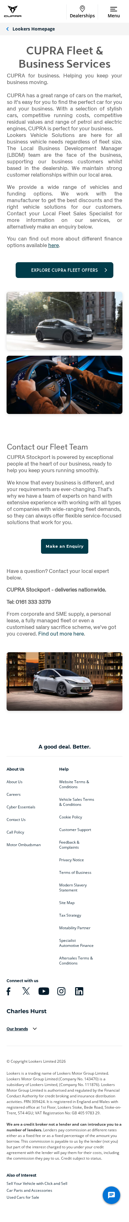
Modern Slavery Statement (73, 888)
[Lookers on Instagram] (60, 991)
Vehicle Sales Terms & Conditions (76, 802)
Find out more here (61, 633)
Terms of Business (75, 872)
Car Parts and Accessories (29, 1190)
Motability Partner (74, 928)
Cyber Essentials (21, 807)
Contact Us (16, 819)
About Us (15, 781)
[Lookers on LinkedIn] (78, 991)
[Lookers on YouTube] (43, 991)
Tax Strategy (70, 915)
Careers (14, 794)
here (53, 245)
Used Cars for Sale (23, 1197)
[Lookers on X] (25, 991)
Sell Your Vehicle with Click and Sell (37, 1183)
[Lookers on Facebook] (7, 991)
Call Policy (15, 832)
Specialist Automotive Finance (76, 943)
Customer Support (75, 829)
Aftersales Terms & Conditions (76, 961)
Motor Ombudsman (24, 844)
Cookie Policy (70, 817)
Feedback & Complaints (69, 845)
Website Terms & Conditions (74, 784)
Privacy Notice (71, 860)
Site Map (67, 902)
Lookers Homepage (34, 29)
